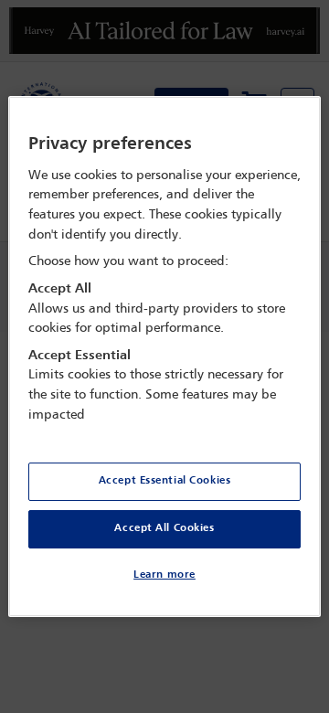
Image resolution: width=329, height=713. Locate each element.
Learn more (164, 574)
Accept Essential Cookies (165, 480)
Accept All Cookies (164, 528)
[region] (164, 356)
